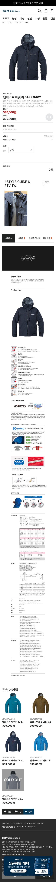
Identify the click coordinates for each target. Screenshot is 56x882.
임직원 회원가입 (16, 823)
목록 (29, 811)
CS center (31, 827)
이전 (8, 811)
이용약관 (40, 823)
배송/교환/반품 (34, 238)
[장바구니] (46, 10)
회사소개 (5, 823)
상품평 (21, 238)
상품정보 (8, 238)
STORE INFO (21, 827)
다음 (19, 811)
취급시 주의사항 (9, 139)
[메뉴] (52, 10)
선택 (4, 151)
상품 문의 (47, 238)
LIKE (49, 117)
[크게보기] (28, 57)
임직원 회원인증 (29, 823)
